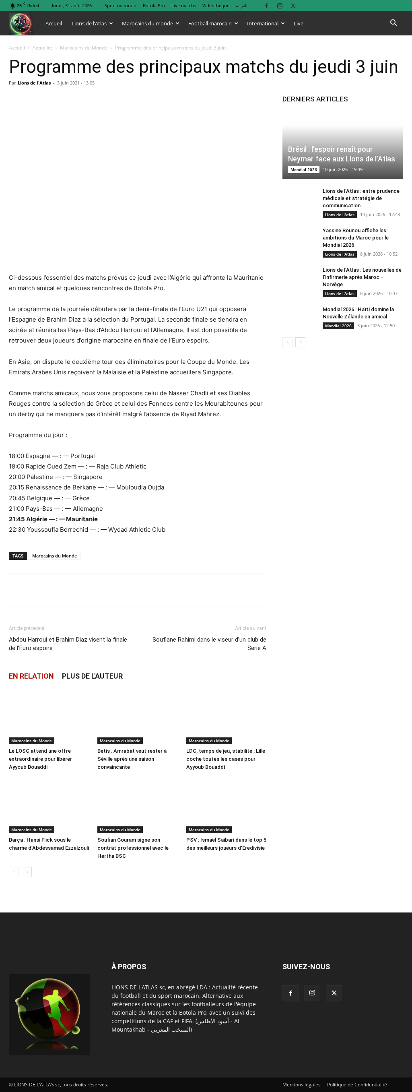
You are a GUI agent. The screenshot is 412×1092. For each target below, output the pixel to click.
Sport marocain (120, 5)
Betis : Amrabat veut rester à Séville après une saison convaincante (132, 759)
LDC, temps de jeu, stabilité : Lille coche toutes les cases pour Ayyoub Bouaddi (225, 759)
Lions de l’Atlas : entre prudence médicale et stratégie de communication (361, 198)
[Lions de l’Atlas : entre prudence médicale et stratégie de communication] (298, 199)
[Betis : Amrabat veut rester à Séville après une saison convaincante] (137, 716)
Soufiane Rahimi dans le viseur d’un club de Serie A (209, 644)
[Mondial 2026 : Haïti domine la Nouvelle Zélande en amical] (298, 317)
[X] (293, 5)
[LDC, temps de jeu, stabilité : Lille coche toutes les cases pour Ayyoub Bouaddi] (226, 716)
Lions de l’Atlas (89, 23)
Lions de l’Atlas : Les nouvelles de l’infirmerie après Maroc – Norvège (362, 277)
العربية (241, 5)
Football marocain (210, 23)
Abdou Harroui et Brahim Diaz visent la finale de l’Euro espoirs (68, 644)
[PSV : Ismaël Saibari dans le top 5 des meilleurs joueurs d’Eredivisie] (226, 805)
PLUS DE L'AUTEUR (92, 676)
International (262, 23)
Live (298, 23)
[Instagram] (280, 5)
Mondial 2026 (303, 169)
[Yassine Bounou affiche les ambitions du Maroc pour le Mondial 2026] (298, 238)
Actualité (42, 47)
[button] (393, 24)
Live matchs (183, 5)
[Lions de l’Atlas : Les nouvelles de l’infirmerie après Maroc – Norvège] (298, 278)
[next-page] (27, 872)
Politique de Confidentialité (357, 1084)
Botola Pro (154, 5)
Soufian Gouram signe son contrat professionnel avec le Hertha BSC (133, 848)
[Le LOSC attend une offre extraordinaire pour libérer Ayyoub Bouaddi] (49, 716)
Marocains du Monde (83, 47)
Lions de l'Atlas (34, 83)
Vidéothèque (215, 5)
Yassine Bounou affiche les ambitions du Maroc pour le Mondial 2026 (356, 237)
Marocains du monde (147, 23)
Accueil (53, 23)
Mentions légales (301, 1084)
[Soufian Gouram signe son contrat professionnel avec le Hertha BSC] (137, 805)
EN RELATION (31, 676)
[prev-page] (14, 872)
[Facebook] (266, 5)
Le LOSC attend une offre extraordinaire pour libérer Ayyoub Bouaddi (40, 759)
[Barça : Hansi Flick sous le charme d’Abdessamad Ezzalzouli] (49, 805)
